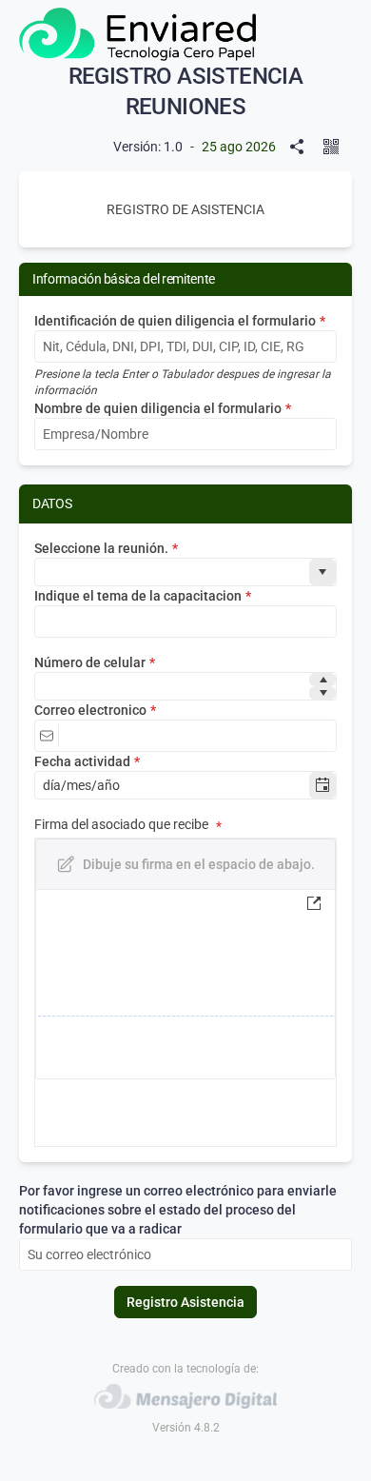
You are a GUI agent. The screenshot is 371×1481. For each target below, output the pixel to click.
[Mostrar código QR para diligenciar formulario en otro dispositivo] (335, 146)
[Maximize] (318, 903)
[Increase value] (322, 679)
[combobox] (172, 572)
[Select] (322, 572)
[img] (185, 984)
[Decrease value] (322, 693)
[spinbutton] (172, 686)
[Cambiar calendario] (322, 785)
